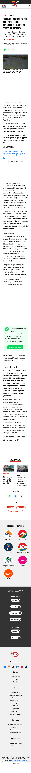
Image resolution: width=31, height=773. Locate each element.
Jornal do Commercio (15, 743)
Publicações (15, 706)
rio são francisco (15, 511)
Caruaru (16, 607)
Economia (10, 508)
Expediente (15, 709)
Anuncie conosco (15, 733)
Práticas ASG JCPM (15, 695)
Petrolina (15, 619)
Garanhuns (16, 613)
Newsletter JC (15, 727)
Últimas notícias (15, 676)
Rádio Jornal (15, 746)
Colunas (15, 679)
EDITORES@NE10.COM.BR (19, 760)
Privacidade (15, 698)
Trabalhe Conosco (15, 714)
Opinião (15, 682)
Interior (15, 637)
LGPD (15, 703)
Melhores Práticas (15, 700)
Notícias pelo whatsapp (15, 724)
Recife (15, 600)
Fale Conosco (15, 711)
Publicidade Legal (15, 730)
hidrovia (21, 508)
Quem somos (15, 692)
